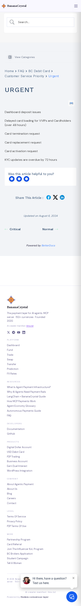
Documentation (16, 429)
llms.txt (30, 326)
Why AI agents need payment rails (26, 391)
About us (12, 489)
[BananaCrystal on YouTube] (18, 333)
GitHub (11, 433)
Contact (11, 503)
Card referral (14, 544)
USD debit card (15, 452)
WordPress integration (19, 470)
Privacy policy (14, 521)
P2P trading (13, 456)
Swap (10, 359)
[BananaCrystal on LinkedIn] (23, 333)
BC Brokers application (20, 553)
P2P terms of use (16, 526)
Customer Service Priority (24, 76)
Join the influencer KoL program (25, 549)
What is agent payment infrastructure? (29, 387)
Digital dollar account (19, 447)
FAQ (21, 71)
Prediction (12, 369)
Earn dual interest (17, 466)
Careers (11, 498)
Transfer (11, 364)
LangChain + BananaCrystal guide (26, 396)
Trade (10, 354)
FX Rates (12, 373)
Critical (15, 229)
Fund (10, 350)
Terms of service (16, 516)
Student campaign (17, 558)
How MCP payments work (21, 401)
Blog (9, 493)
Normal (47, 229)
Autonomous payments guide (24, 410)
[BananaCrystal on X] (8, 333)
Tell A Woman (14, 563)
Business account (17, 461)
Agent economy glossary (21, 406)
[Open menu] (76, 6)
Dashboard (13, 345)
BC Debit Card (39, 71)
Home (9, 71)
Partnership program (18, 539)
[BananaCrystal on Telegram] (13, 333)
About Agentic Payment (20, 484)
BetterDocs (48, 245)
